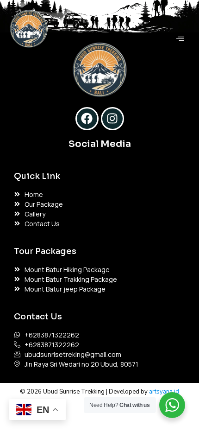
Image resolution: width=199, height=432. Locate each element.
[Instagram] (112, 118)
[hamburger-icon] (179, 39)
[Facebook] (87, 118)
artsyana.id (164, 392)
